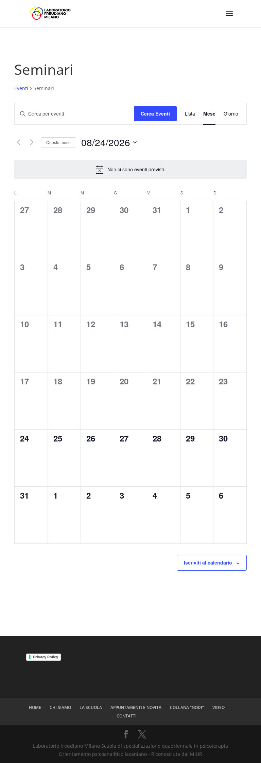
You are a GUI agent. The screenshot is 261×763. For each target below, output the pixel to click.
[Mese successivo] (32, 142)
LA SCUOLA (91, 707)
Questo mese (58, 142)
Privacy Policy (45, 657)
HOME (35, 707)
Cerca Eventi (155, 113)
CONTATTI (127, 716)
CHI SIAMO (60, 707)
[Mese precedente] (18, 142)
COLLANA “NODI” (187, 707)
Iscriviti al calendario (208, 562)
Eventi (21, 88)
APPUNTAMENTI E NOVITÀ (135, 707)
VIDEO (218, 707)
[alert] (130, 169)
